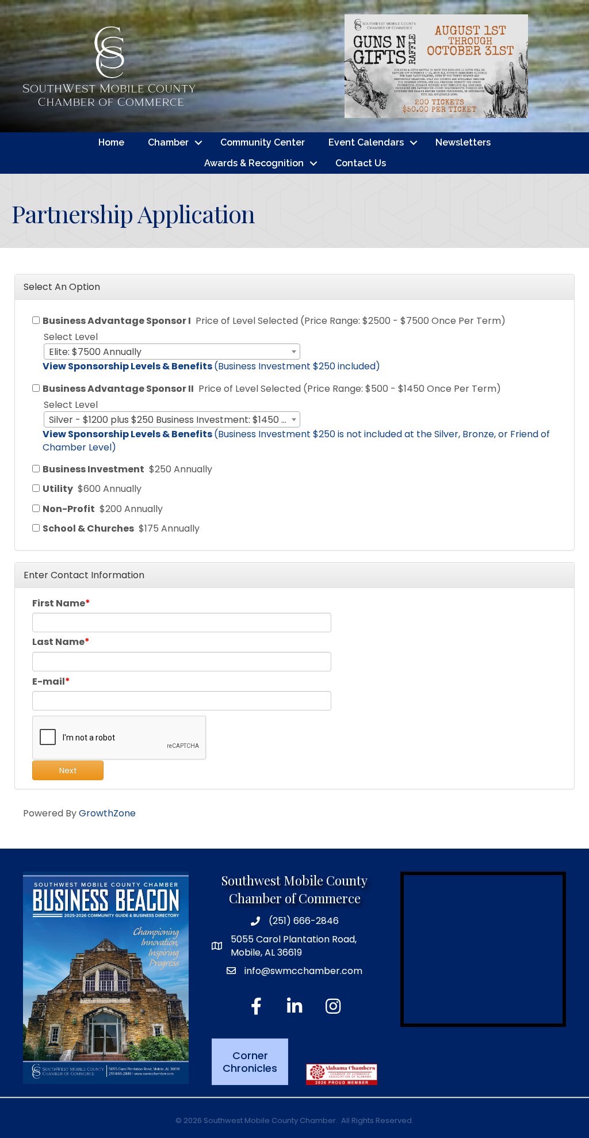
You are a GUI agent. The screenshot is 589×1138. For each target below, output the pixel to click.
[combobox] (172, 351)
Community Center (262, 142)
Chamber (168, 142)
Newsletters (463, 142)
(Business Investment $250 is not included (222, 434)
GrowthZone (107, 813)
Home (111, 142)
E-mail (48, 681)
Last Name (58, 641)
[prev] (335, 66)
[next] (537, 66)
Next (68, 770)
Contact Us (360, 163)
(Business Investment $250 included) (211, 366)
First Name (58, 603)
